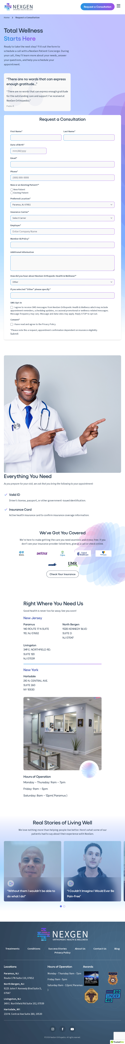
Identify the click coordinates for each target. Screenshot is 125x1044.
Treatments (12, 949)
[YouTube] (72, 1029)
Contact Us (99, 949)
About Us (80, 949)
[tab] (61, 906)
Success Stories (57, 949)
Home (7, 17)
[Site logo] (18, 6)
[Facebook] (62, 1029)
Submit (14, 334)
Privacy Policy (49, 324)
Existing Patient (21, 192)
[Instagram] (52, 1029)
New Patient (19, 189)
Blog (117, 949)
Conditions (34, 949)
